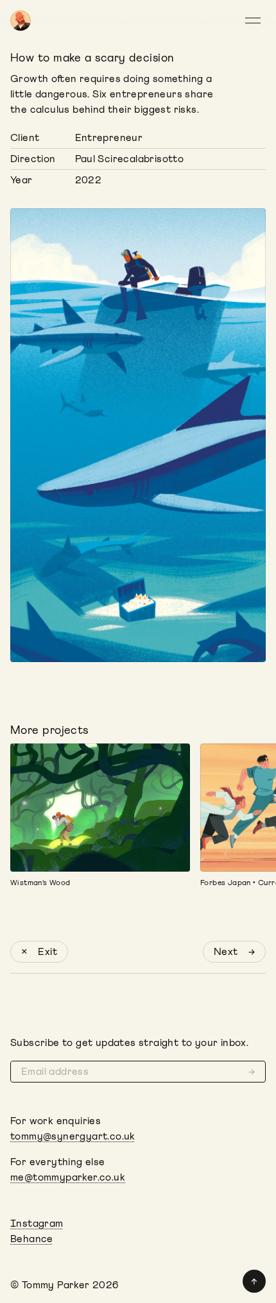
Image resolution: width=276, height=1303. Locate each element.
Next (234, 952)
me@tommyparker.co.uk (67, 1177)
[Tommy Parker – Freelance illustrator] (20, 20)
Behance (31, 1239)
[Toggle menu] (255, 20)
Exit (39, 952)
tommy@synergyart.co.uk (72, 1136)
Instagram (37, 1223)
